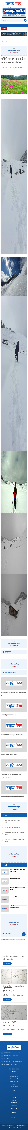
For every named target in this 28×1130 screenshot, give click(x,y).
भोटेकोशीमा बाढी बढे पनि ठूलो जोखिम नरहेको (12, 735)
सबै (23, 934)
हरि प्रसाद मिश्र (14, 1117)
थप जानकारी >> (7, 963)
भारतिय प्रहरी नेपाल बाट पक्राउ (9, 754)
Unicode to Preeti (14, 1076)
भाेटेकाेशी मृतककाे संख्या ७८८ (8, 715)
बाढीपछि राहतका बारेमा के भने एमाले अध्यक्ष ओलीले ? (17, 870)
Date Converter (14, 1081)
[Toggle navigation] (25, 25)
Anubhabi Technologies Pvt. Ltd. (16, 1127)
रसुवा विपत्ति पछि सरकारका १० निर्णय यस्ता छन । (14, 840)
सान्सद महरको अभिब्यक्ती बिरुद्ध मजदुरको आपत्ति (14, 833)
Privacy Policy (14, 1086)
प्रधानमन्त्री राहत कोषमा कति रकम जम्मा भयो (14, 821)
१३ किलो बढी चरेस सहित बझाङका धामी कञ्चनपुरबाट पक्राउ (18, 906)
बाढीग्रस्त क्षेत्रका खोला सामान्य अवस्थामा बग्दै (12, 797)
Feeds (14, 1084)
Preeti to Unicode (14, 1078)
